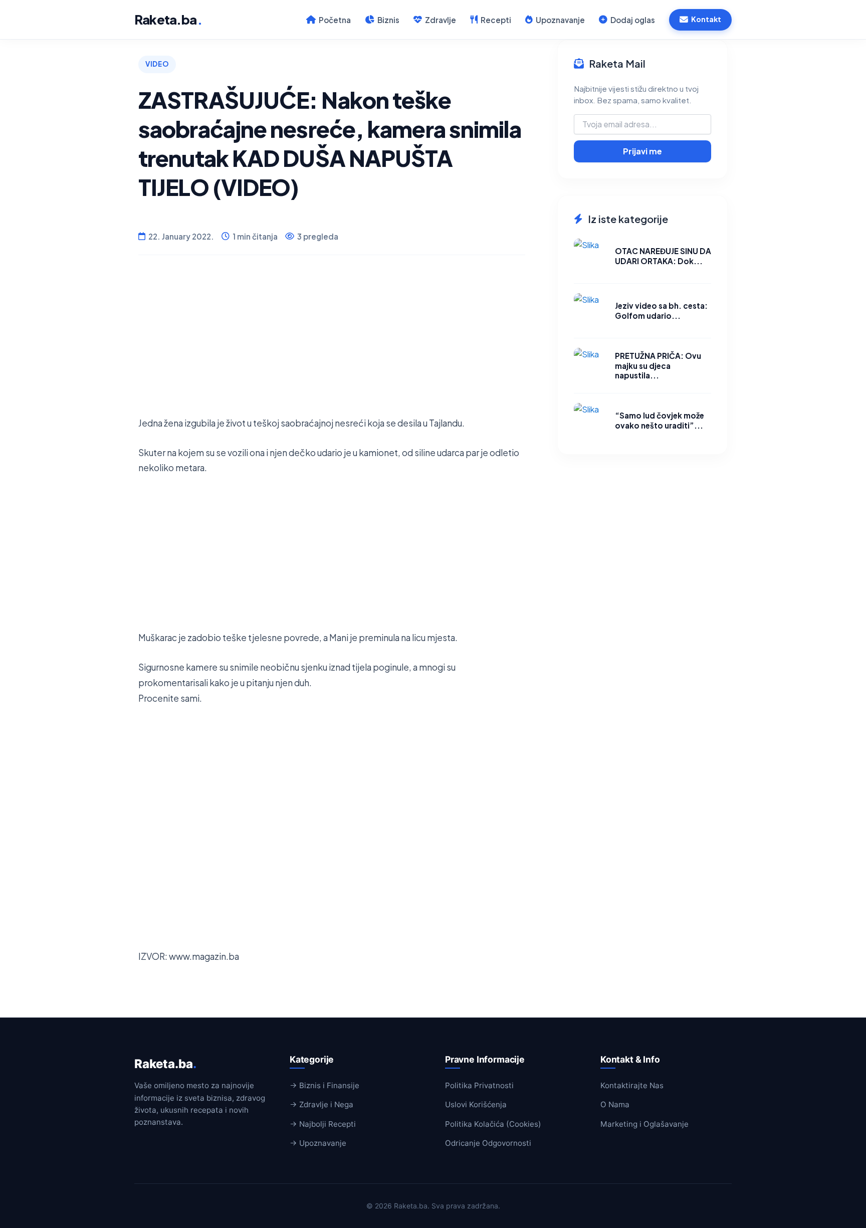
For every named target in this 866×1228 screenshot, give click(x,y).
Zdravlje (440, 20)
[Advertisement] (331, 345)
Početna (335, 20)
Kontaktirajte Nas (632, 1085)
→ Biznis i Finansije (324, 1085)
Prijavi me (642, 151)
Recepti (496, 20)
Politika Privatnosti (479, 1085)
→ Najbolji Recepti (323, 1124)
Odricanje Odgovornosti (488, 1143)
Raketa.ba (168, 19)
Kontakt (706, 19)
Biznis (388, 20)
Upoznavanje (560, 20)
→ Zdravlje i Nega (321, 1104)
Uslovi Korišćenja (476, 1104)
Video (157, 64)
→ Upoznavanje (318, 1143)
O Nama (614, 1104)
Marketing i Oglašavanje (644, 1124)
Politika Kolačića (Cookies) (493, 1124)
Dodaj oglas (632, 20)
